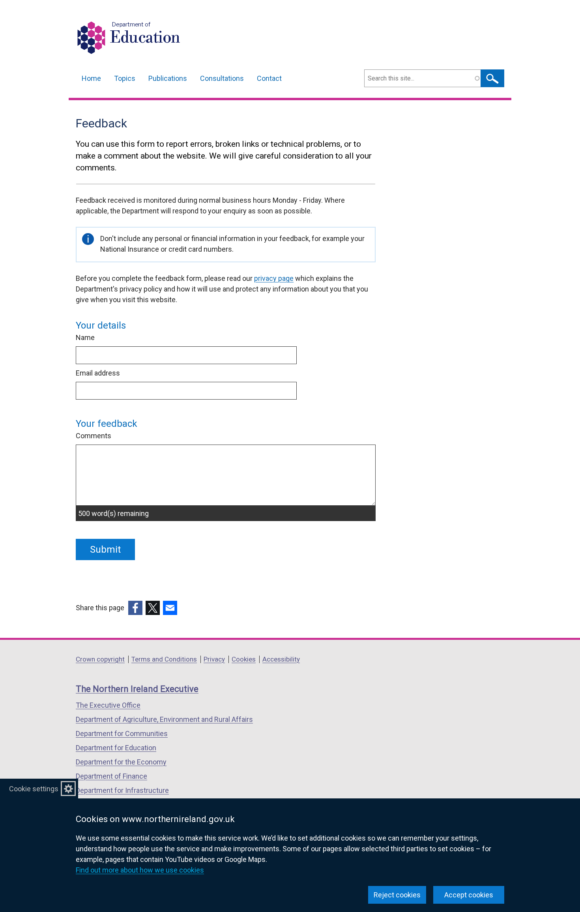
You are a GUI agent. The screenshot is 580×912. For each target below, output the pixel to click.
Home (91, 78)
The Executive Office (108, 705)
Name (85, 337)
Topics (124, 78)
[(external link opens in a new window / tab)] (135, 608)
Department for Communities (122, 733)
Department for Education (116, 748)
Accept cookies (468, 895)
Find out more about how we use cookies (140, 870)
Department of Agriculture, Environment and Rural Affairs (164, 719)
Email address (98, 373)
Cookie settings (33, 789)
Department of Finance (111, 776)
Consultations (222, 78)
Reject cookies (397, 895)
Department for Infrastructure (122, 790)
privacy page (274, 278)
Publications (167, 78)
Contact (269, 78)
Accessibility (281, 659)
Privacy (214, 659)
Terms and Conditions (164, 659)
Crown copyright (100, 659)
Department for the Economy (121, 762)
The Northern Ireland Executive (137, 689)
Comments (93, 436)
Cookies (244, 659)
